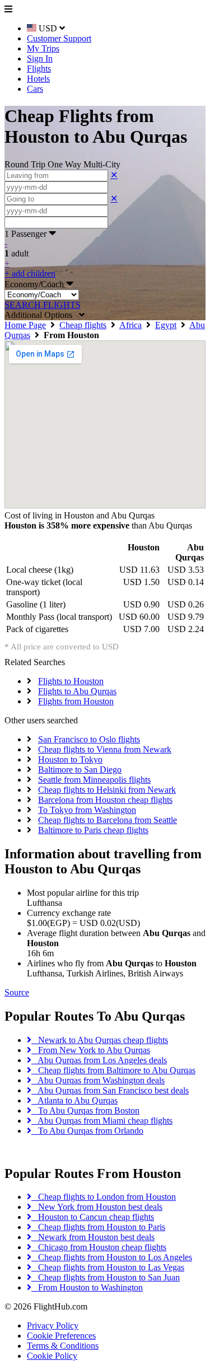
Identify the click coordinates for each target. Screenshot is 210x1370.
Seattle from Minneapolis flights (94, 779)
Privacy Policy (52, 1325)
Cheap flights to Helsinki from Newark (107, 789)
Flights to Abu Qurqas (77, 691)
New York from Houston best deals (96, 1207)
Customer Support (59, 38)
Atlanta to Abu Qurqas (74, 1100)
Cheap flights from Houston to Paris (98, 1227)
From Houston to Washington (87, 1287)
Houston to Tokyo (70, 759)
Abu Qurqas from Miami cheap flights (101, 1120)
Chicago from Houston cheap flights (98, 1247)
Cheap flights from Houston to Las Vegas (107, 1267)
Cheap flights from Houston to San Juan (105, 1277)
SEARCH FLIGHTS (42, 305)
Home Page (25, 325)
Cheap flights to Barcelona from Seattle (107, 820)
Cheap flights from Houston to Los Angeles (111, 1257)
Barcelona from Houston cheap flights (105, 800)
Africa (130, 325)
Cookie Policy (52, 1355)
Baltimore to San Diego (80, 769)
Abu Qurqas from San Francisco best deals (110, 1090)
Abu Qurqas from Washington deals (98, 1080)
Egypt (165, 325)
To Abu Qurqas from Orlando (87, 1130)
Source (16, 992)
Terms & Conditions (63, 1345)
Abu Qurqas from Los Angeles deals (99, 1060)
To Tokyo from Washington (87, 810)
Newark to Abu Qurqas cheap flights (99, 1040)
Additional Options (41, 315)
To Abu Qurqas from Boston (85, 1110)
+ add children (29, 273)
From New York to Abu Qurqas (90, 1050)
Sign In (40, 58)
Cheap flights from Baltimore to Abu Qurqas (113, 1070)
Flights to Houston (71, 681)
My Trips (43, 48)
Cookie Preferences (61, 1335)
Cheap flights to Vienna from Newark (104, 749)
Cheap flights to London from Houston (103, 1196)
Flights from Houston (76, 701)
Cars (35, 88)
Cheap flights (82, 325)
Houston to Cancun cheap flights (92, 1217)
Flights (39, 68)
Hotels (38, 78)
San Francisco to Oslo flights (89, 739)
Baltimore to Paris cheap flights (93, 830)
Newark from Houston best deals (93, 1237)
